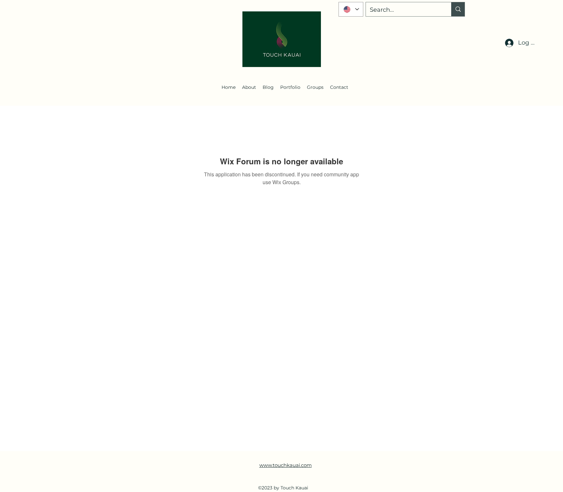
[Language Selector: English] (351, 9)
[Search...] (458, 9)
